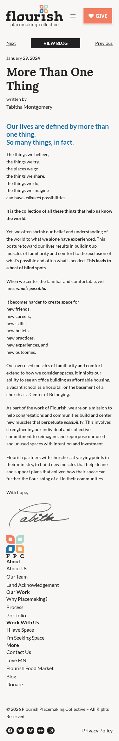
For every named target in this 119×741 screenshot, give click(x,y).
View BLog (55, 43)
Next (11, 43)
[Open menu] (73, 16)
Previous (104, 43)
